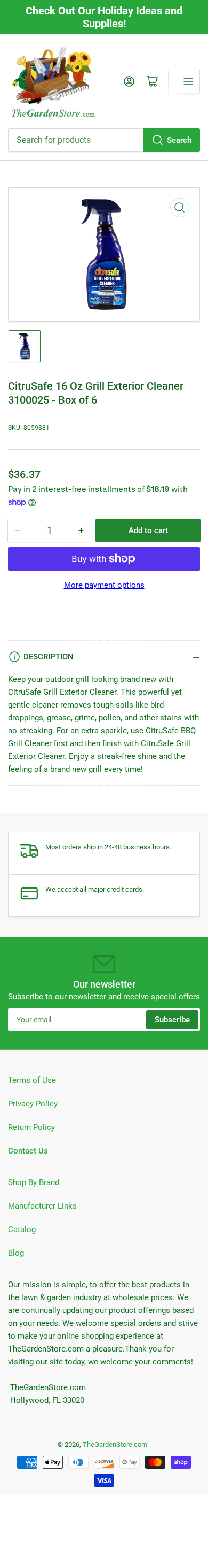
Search (179, 140)
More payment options (104, 585)
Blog (16, 1253)
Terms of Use (32, 1080)
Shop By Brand (33, 1182)
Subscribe (172, 1020)
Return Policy (31, 1127)
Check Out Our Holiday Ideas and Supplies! (104, 17)
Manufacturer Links (42, 1206)
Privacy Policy (33, 1104)
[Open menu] (188, 81)
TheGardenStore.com (115, 1444)
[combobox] (104, 140)
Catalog (22, 1229)
